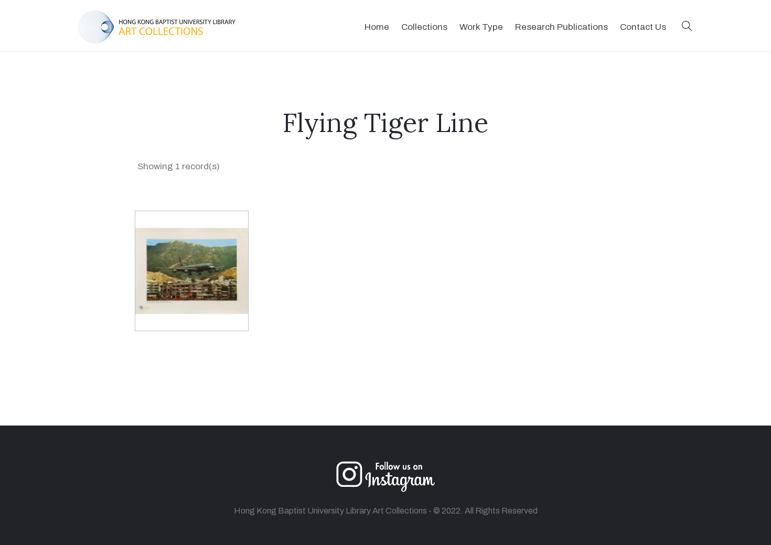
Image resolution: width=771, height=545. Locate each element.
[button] (687, 27)
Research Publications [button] (561, 27)
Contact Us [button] (643, 27)
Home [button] (377, 27)
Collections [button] (424, 27)
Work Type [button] (481, 27)
